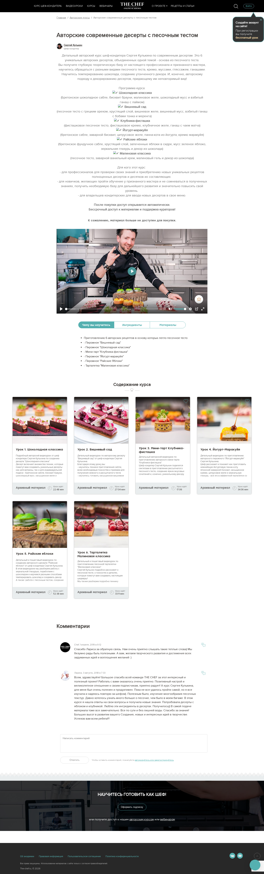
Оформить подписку (132, 807)
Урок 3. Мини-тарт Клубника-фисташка (161, 450)
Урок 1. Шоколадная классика (39, 449)
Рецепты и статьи (182, 6)
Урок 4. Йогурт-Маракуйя (220, 449)
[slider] (111, 309)
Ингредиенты (132, 325)
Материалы (167, 325)
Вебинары (106, 6)
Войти (249, 6)
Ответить (75, 760)
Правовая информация (51, 856)
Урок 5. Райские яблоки (34, 554)
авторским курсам (141, 819)
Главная (61, 17)
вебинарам (167, 819)
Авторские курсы (80, 17)
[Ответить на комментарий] (203, 645)
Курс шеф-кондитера (48, 6)
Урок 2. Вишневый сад (94, 449)
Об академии (27, 856)
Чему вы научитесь (96, 325)
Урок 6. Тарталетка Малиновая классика (93, 554)
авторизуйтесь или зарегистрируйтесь (154, 760)
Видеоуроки (74, 6)
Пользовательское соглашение (84, 856)
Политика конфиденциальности (122, 856)
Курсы (91, 6)
